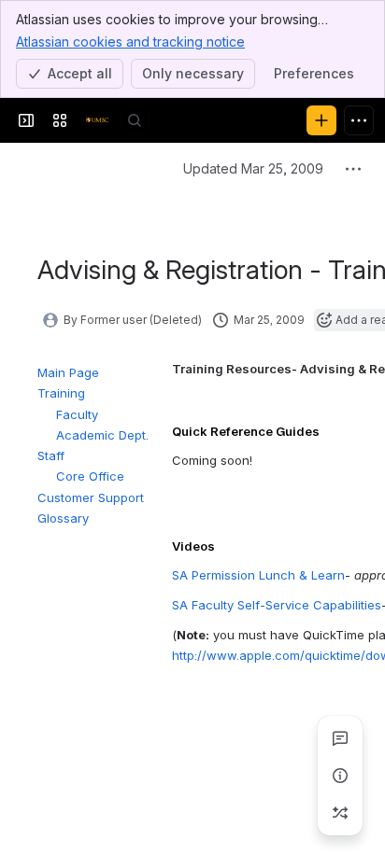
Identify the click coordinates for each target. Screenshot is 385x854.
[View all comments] (340, 738)
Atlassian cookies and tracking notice (130, 41)
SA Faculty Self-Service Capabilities (276, 604)
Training (61, 392)
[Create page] (340, 813)
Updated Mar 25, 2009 (253, 168)
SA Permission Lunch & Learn (258, 574)
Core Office (90, 476)
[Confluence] (97, 120)
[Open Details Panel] (340, 776)
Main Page (68, 372)
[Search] (135, 120)
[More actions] (353, 169)
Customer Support (90, 497)
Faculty (77, 414)
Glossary (63, 518)
